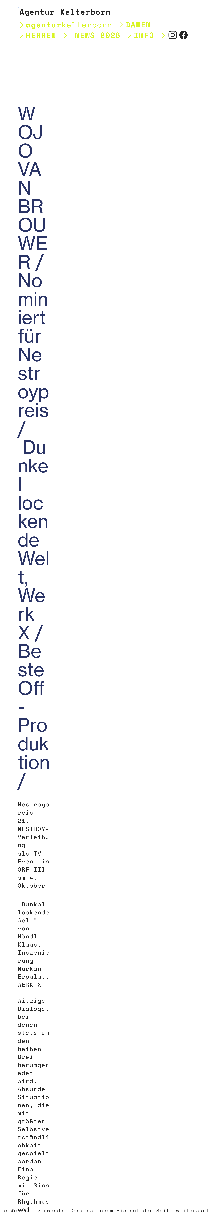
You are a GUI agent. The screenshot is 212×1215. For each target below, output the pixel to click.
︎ (173, 35)
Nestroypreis (33, 808)
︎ (183, 35)
